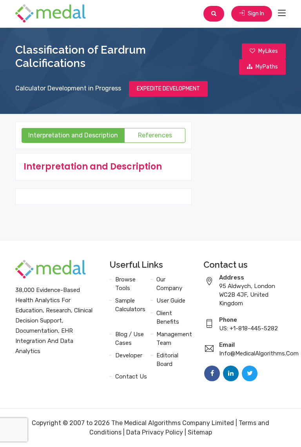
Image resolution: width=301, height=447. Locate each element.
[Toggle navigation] (282, 13)
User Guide (170, 300)
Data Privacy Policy (154, 432)
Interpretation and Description (73, 135)
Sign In (255, 13)
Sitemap (200, 432)
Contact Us (131, 376)
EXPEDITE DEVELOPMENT (168, 88)
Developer (128, 355)
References (155, 135)
